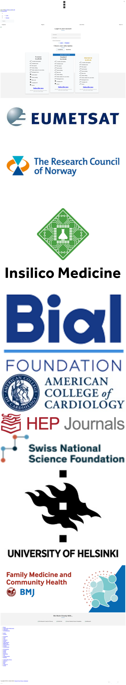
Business (5, 657)
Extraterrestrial (6, 647)
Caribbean (5, 639)
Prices (4, 662)
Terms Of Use (17, 680)
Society (4, 652)
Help (4, 663)
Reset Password (56, 40)
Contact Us (5, 664)
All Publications (6, 630)
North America (6, 644)
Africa (4, 637)
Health (4, 651)
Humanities (5, 653)
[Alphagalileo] (4, 11)
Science (4, 650)
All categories (6, 649)
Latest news (5, 629)
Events (4, 665)
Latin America (6, 642)
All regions (5, 636)
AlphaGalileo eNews (7, 659)
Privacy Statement (24, 680)
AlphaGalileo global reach (8, 628)
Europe (4, 641)
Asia (4, 638)
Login (7, 15)
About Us (5, 660)
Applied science (6, 656)
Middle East (5, 643)
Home (4, 627)
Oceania (5, 645)
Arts (4, 655)
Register (7, 17)
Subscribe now (38, 88)
